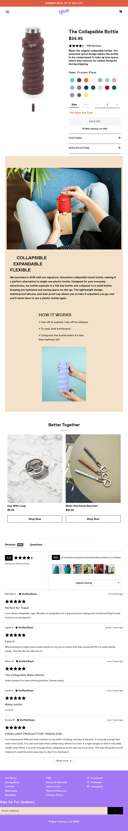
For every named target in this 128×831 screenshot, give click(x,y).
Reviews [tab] (13, 544)
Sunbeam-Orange (87, 80)
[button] (85, 45)
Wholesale (11, 790)
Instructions (53, 786)
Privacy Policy (54, 794)
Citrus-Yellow (87, 95)
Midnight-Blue (87, 88)
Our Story (10, 777)
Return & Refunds (56, 782)
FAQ (48, 777)
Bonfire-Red (109, 88)
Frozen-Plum (80, 95)
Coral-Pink (115, 80)
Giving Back (12, 782)
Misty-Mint (109, 80)
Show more (62, 760)
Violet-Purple (73, 95)
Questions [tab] (36, 544)
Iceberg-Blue (73, 80)
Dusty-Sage (101, 88)
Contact (10, 786)
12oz (85, 104)
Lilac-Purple (73, 88)
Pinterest (96, 782)
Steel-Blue (95, 88)
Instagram (96, 786)
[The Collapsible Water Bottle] (33, 107)
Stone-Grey (81, 88)
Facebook (96, 777)
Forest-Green (115, 88)
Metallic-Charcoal (81, 80)
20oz (74, 104)
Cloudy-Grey (101, 80)
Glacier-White (95, 80)
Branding (10, 794)
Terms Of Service (56, 790)
